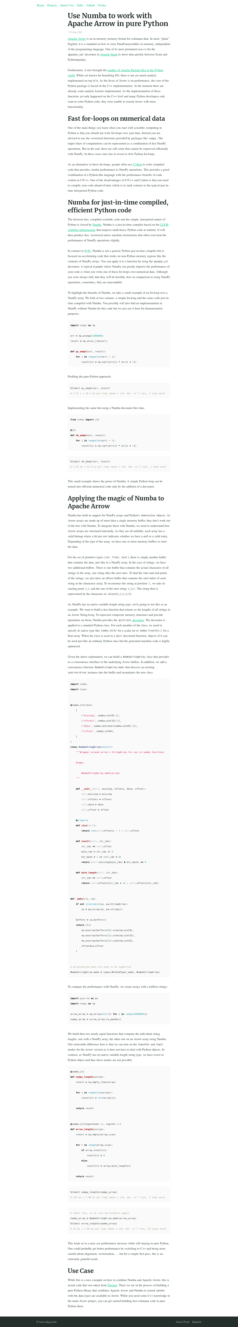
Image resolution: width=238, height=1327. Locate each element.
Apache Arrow (77, 39)
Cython (137, 164)
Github (90, 5)
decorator (131, 620)
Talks (80, 5)
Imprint (196, 1322)
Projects (52, 5)
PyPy (88, 251)
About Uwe (67, 5)
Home (40, 5)
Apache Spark (108, 54)
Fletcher (112, 1285)
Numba (96, 224)
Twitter (102, 5)
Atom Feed (182, 1322)
